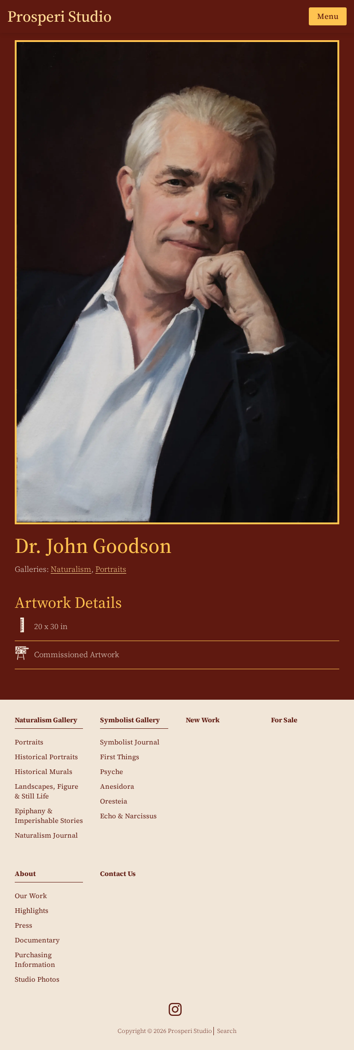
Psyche (111, 771)
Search (226, 1031)
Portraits (110, 569)
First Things (119, 757)
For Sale (284, 720)
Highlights (31, 910)
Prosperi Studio (59, 16)
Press (23, 925)
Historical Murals (43, 771)
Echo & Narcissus (128, 816)
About (25, 873)
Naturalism (71, 569)
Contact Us (118, 873)
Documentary (37, 940)
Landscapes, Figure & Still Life (46, 791)
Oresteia (113, 801)
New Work (202, 720)
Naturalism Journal (46, 835)
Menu (327, 16)
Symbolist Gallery (130, 720)
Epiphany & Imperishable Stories (49, 815)
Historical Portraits (46, 757)
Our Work (31, 895)
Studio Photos (37, 979)
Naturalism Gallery (46, 720)
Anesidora (117, 786)
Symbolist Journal (129, 742)
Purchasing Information (35, 959)
